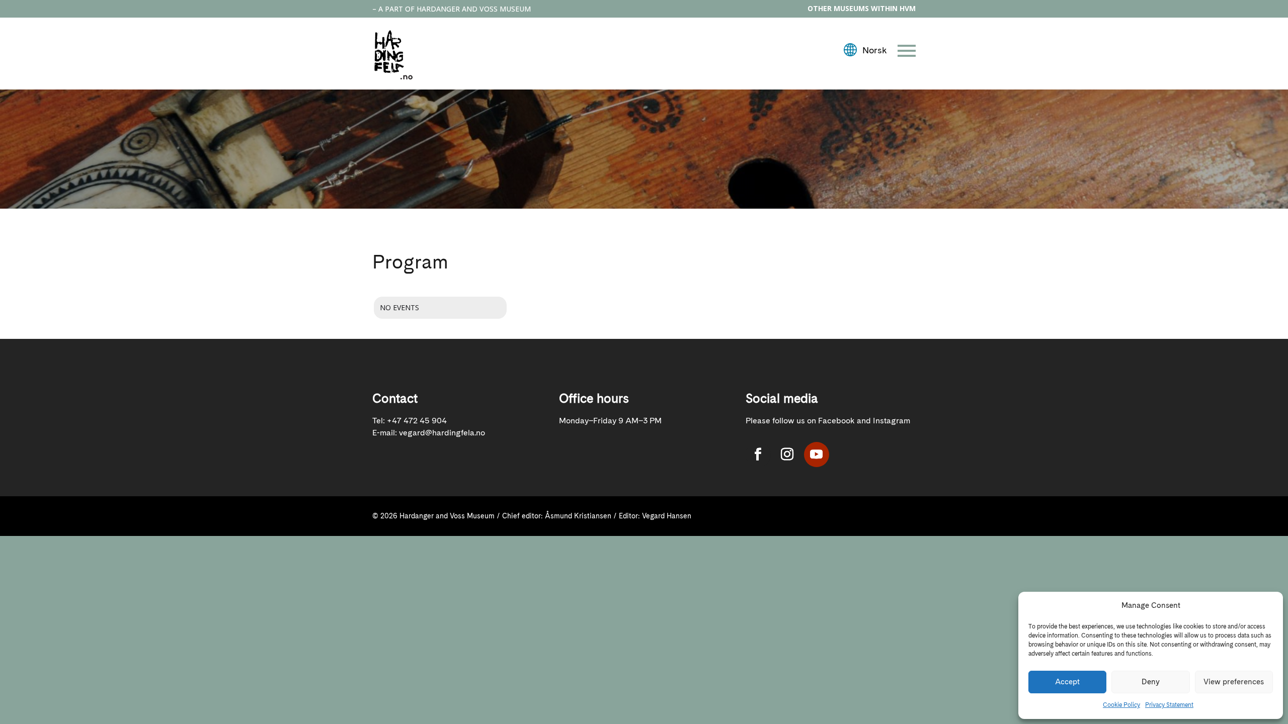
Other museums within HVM (862, 8)
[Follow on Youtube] (816, 454)
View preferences (1233, 681)
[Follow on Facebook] (758, 454)
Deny (1151, 681)
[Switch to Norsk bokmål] (865, 50)
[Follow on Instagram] (787, 454)
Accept (1067, 681)
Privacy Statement (1169, 704)
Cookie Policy (1121, 704)
